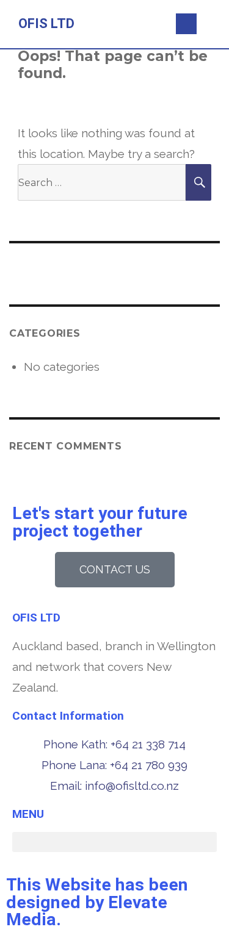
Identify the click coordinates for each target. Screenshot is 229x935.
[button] (139, 24)
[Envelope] (186, 23)
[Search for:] (102, 181)
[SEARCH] (198, 182)
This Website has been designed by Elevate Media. (97, 902)
